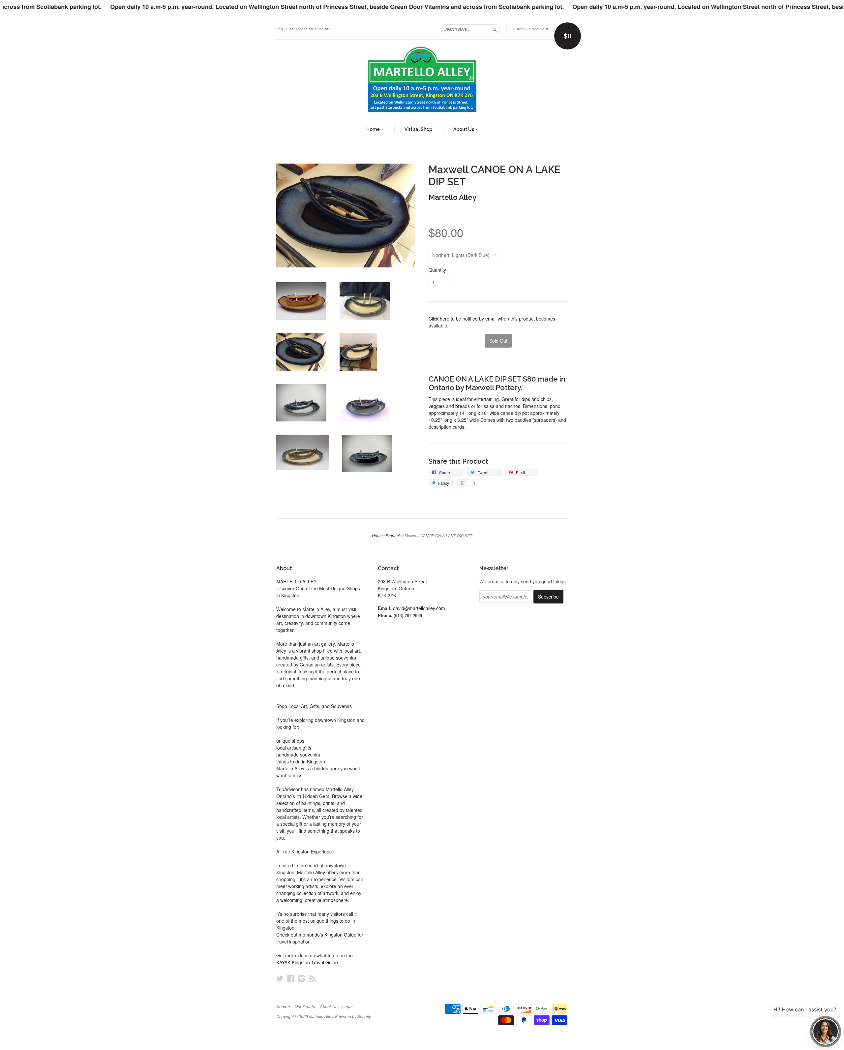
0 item (519, 28)
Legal (347, 1006)
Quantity (437, 270)
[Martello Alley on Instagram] (301, 978)
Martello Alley (452, 197)
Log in (282, 28)
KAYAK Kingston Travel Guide (307, 962)
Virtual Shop (418, 129)
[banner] (422, 79)
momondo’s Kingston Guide (327, 934)
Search (283, 1006)
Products (394, 535)
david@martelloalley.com (419, 608)
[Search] (495, 29)
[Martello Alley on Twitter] (280, 978)
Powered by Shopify (353, 1016)
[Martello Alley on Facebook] (290, 978)
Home (373, 129)
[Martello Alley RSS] (312, 978)
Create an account (312, 28)
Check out (538, 28)
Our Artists (304, 1006)
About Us (464, 129)
